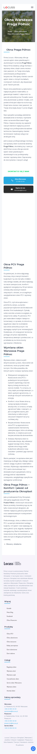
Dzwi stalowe (11, 653)
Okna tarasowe (11, 642)
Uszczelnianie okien (13, 679)
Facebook (10, 616)
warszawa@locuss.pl (11, 711)
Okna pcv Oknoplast (17, 737)
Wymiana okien (11, 687)
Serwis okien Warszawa (14, 683)
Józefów (7, 740)
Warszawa (28, 737)
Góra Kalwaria (8, 742)
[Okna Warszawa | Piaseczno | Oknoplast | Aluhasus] (9, 7)
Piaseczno (28, 740)
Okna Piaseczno (12, 620)
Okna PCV (10, 634)
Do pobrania (20, 745)
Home (10, 31)
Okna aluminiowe (12, 638)
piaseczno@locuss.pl (11, 723)
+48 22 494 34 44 (10, 709)
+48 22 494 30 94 (10, 721)
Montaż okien (11, 691)
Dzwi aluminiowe (12, 649)
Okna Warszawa (20, 31)
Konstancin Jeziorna (26, 742)
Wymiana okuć (11, 671)
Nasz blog (10, 612)
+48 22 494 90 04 (10, 728)
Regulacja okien (11, 667)
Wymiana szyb (11, 675)
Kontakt (9, 608)
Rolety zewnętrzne (12, 646)
